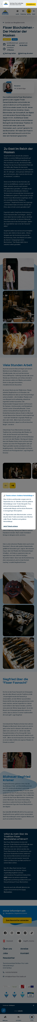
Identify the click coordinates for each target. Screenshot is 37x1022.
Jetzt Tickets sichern (10, 526)
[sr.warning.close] (33, 496)
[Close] (1, 4)
